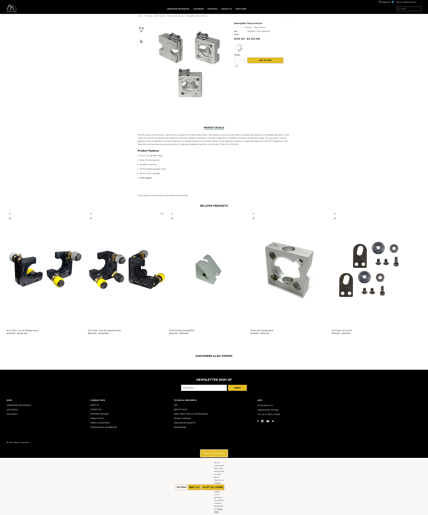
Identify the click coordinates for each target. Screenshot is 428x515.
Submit (237, 388)
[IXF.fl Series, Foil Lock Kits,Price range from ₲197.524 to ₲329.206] (371, 269)
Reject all (194, 487)
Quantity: (237, 55)
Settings (181, 487)
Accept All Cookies (213, 487)
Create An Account (409, 2)
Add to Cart (265, 60)
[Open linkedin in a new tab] (262, 421)
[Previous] (285, 16)
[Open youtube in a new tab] (268, 421)
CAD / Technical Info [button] (214, 453)
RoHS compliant (146, 178)
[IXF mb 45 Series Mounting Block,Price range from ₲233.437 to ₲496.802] (208, 269)
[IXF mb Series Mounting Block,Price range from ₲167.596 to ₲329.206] (289, 269)
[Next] (288, 16)
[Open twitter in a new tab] (273, 421)
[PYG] (419, 2)
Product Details (214, 127)
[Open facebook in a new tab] (258, 421)
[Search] (398, 9)
